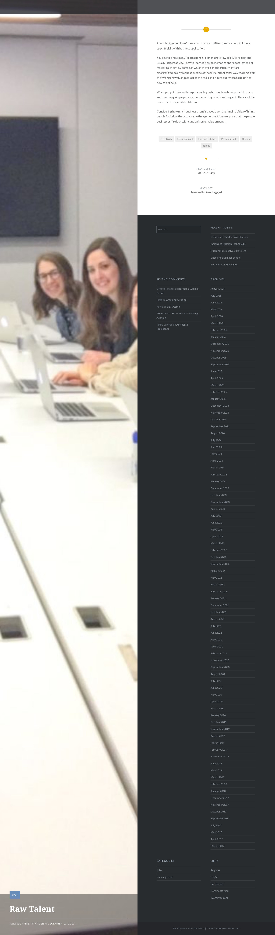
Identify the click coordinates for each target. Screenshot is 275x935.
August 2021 (218, 618)
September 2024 (220, 426)
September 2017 (220, 818)
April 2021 (217, 646)
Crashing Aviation (176, 299)
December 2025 (220, 343)
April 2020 (217, 701)
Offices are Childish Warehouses (229, 236)
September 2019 (220, 728)
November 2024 (220, 412)
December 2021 (220, 605)
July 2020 (216, 680)
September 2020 (220, 666)
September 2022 (220, 563)
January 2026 (218, 336)
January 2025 (218, 398)
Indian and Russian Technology (228, 243)
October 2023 (218, 494)
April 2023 (217, 536)
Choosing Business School (226, 257)
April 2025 (217, 378)
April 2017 (217, 838)
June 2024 (216, 446)
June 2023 (216, 522)
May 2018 (216, 770)
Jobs (15, 894)
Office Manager (32, 923)
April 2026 (217, 316)
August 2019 (218, 735)
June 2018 (216, 763)
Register (215, 870)
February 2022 (219, 591)
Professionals (229, 138)
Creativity (166, 138)
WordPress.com (231, 928)
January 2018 (218, 790)
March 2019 (217, 742)
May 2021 (216, 639)
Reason (246, 138)
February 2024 (219, 474)
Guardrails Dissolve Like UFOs (228, 250)
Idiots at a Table (207, 138)
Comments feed (220, 890)
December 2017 (220, 797)
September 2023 (220, 501)
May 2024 (216, 453)
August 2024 (218, 433)
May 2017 (216, 832)
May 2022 (216, 577)
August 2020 (218, 673)
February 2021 (219, 653)
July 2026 (216, 295)
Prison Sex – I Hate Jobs (170, 313)
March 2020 (217, 708)
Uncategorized (164, 877)
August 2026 (218, 288)
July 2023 (216, 515)
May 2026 (216, 309)
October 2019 (218, 722)
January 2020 (218, 715)
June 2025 (216, 371)
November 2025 (220, 350)
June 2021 (216, 632)
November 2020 (220, 660)
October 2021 (218, 611)
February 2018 (219, 783)
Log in (214, 877)
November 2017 (220, 804)
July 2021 (216, 625)
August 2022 (218, 570)
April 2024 (217, 460)
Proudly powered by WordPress (189, 928)
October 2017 (218, 811)
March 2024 (217, 467)
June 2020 (216, 687)
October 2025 (218, 357)
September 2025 (220, 364)
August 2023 (218, 508)
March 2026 (217, 323)
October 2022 (218, 557)
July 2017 (216, 825)
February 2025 (219, 391)
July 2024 (216, 440)
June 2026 (216, 302)
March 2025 (217, 385)
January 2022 (218, 598)
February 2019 (219, 749)
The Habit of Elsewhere (224, 264)
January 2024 (218, 481)
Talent (206, 145)
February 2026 (219, 329)
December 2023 (220, 488)
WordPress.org (219, 897)
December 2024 (220, 405)
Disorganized (185, 138)
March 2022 (217, 584)
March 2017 (217, 845)
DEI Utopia (173, 306)
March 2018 (217, 777)
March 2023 (217, 543)
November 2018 (220, 756)
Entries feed (217, 883)
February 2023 (219, 550)
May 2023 (216, 529)
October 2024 (218, 419)
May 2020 (216, 694)
